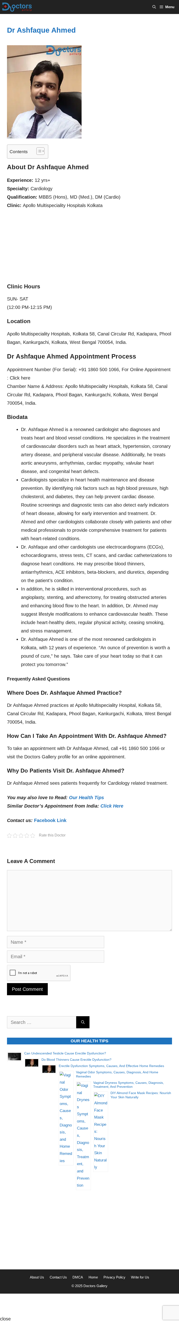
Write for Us (140, 1277)
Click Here (111, 805)
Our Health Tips (86, 797)
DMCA (77, 1277)
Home (93, 1277)
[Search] (83, 1022)
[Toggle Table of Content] (38, 151)
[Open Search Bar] (154, 7)
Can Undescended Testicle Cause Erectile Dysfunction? (65, 1053)
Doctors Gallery (95, 1286)
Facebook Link (50, 820)
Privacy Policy (114, 1277)
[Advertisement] (89, 248)
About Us (37, 1277)
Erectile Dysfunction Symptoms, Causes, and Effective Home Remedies (111, 1066)
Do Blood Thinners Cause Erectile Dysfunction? (76, 1059)
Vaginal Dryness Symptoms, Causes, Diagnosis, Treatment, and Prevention (128, 1085)
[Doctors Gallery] (17, 7)
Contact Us (58, 1277)
